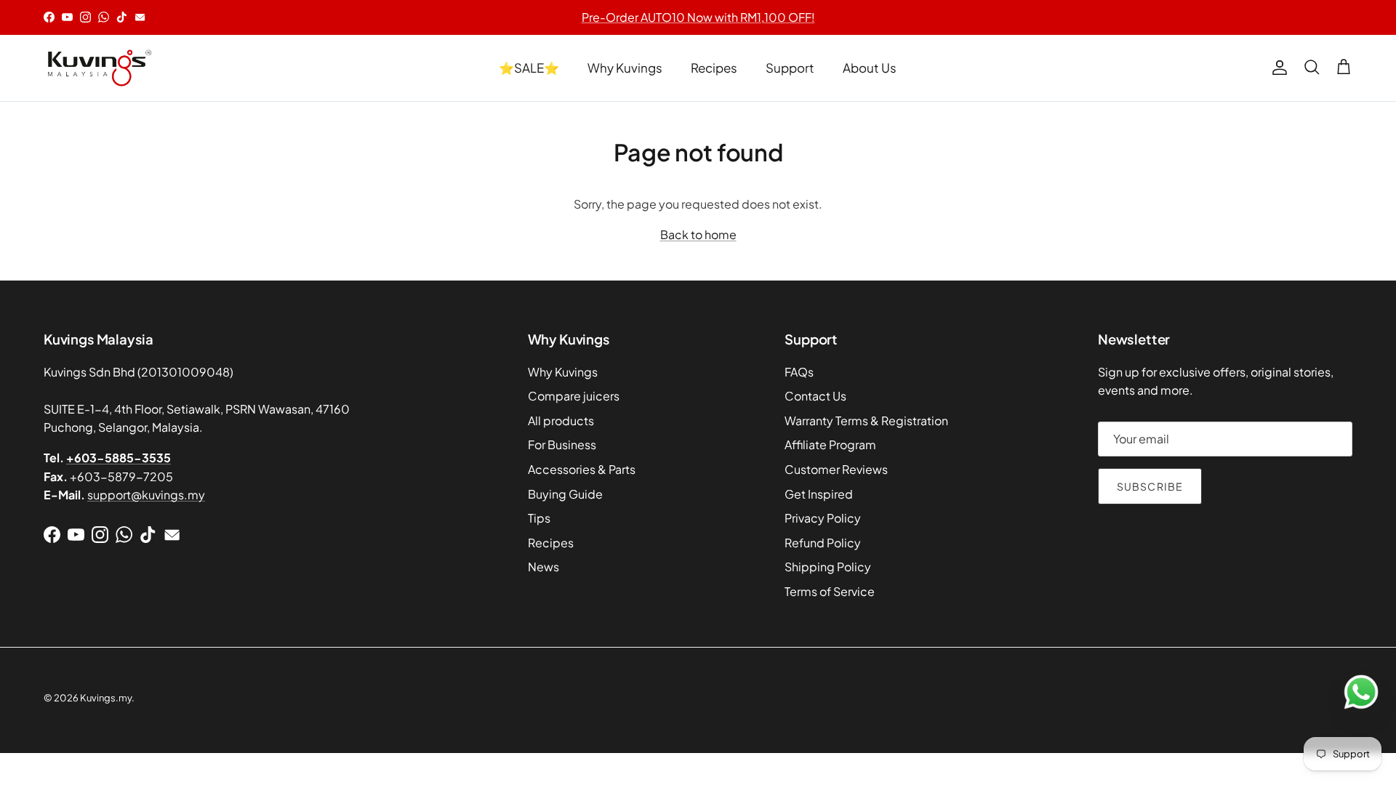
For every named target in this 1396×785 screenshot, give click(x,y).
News (543, 566)
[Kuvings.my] (98, 67)
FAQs (799, 371)
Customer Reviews (836, 469)
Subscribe (1150, 486)
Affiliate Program (830, 444)
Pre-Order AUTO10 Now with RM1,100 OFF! (698, 17)
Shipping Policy (828, 566)
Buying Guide (565, 494)
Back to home (698, 234)
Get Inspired (819, 494)
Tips (539, 518)
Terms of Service (830, 591)
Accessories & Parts (581, 469)
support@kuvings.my (146, 494)
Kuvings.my (106, 698)
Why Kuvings (624, 68)
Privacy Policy (823, 518)
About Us (869, 68)
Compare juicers (573, 395)
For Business (562, 444)
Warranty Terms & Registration (866, 420)
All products (561, 420)
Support (790, 68)
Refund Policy (823, 542)
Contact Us (815, 395)
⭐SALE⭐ (529, 68)
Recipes (714, 68)
